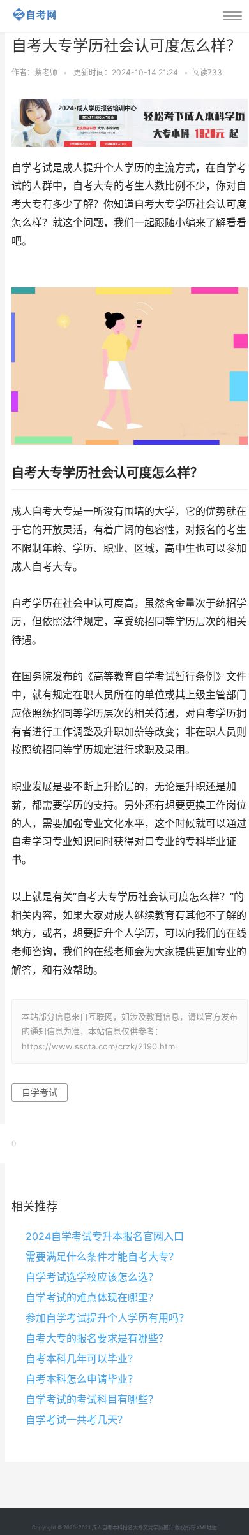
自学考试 (39, 1091)
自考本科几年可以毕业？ (82, 1358)
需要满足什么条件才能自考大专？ (102, 1256)
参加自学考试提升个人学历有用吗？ (107, 1317)
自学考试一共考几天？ (77, 1419)
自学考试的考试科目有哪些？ (92, 1399)
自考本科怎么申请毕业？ (82, 1379)
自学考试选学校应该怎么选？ (92, 1277)
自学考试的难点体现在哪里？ (92, 1297)
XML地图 (207, 1527)
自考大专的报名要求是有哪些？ (97, 1338)
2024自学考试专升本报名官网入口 (105, 1236)
